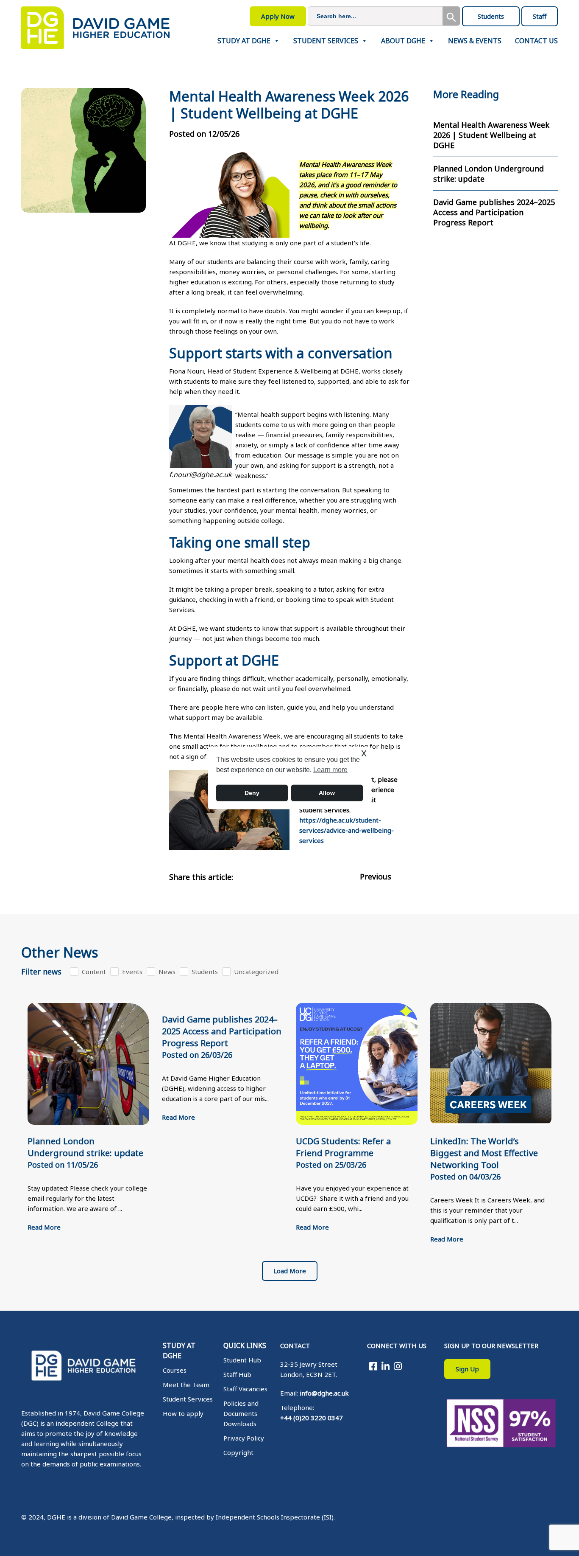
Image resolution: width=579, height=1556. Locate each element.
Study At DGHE (243, 41)
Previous (375, 876)
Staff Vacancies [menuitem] (245, 1389)
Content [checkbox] (94, 971)
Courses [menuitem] (175, 1370)
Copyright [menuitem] (238, 1452)
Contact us (536, 41)
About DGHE (403, 41)
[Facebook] (373, 1365)
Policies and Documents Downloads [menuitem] (241, 1413)
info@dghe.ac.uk (324, 1393)
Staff (539, 16)
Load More (289, 1271)
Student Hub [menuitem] (242, 1360)
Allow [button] (327, 792)
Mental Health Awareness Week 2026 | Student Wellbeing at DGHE (491, 135)
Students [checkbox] (205, 971)
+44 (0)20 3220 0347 (311, 1417)
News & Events (474, 41)
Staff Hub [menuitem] (237, 1374)
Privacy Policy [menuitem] (243, 1438)
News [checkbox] (167, 971)
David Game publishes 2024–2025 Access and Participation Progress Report (494, 212)
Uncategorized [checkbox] (256, 971)
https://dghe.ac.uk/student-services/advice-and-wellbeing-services (346, 830)
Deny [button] (252, 792)
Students (491, 16)
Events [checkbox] (132, 971)
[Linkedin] (385, 1365)
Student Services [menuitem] (188, 1399)
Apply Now (278, 16)
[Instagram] (398, 1365)
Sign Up (467, 1369)
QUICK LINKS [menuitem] (244, 1345)
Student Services (325, 41)
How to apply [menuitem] (183, 1413)
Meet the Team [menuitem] (186, 1384)
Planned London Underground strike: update (488, 173)
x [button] (364, 753)
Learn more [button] (330, 769)
